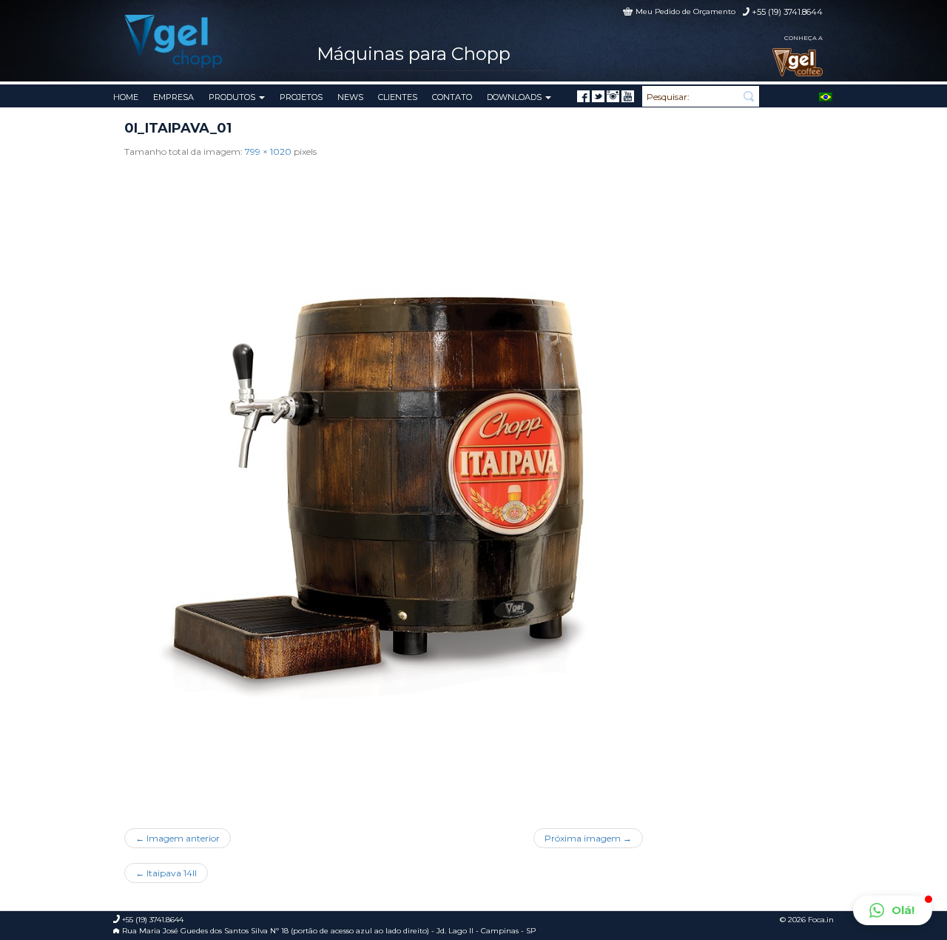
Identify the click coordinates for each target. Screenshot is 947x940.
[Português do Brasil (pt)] (825, 95)
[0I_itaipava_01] (383, 487)
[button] (892, 910)
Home (125, 97)
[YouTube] (627, 96)
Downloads (515, 97)
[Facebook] (583, 96)
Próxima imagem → (588, 838)
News (350, 97)
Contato (452, 97)
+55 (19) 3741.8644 (787, 12)
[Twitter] (598, 96)
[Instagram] (613, 96)
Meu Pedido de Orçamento (685, 11)
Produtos (233, 97)
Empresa (173, 97)
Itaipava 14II (166, 873)
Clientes (397, 97)
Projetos (301, 97)
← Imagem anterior (177, 838)
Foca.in (821, 919)
